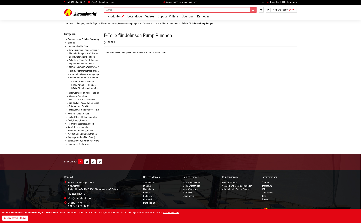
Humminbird (148, 189)
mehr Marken (149, 202)
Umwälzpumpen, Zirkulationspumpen (86, 50)
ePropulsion (148, 199)
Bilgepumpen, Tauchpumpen (82, 56)
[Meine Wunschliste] (261, 10)
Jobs (264, 196)
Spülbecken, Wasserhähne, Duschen (85, 103)
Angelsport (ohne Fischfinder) (81, 137)
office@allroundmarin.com (103, 2)
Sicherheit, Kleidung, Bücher (80, 130)
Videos (149, 16)
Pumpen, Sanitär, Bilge (87, 23)
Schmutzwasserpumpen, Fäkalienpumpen (88, 93)
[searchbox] (180, 10)
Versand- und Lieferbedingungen (237, 186)
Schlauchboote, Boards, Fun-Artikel (84, 140)
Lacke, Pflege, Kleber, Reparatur (82, 117)
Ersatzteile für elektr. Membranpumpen (160, 23)
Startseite (68, 23)
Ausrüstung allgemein (78, 127)
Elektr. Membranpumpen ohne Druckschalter (90, 71)
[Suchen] (253, 10)
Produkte (114, 16)
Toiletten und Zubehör (79, 106)
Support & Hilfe (168, 16)
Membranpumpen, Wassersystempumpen (120, 23)
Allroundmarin (149, 182)
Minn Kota (148, 186)
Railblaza (147, 196)
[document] (180, 216)
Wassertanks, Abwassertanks (82, 99)
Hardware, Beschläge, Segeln (81, 123)
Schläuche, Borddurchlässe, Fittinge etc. (87, 109)
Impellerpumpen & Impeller (81, 63)
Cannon (146, 192)
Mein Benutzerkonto (192, 182)
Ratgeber (203, 16)
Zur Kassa (187, 192)
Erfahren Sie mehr (171, 212)
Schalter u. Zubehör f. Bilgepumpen (85, 60)
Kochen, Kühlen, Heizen (78, 113)
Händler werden (289, 2)
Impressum (267, 186)
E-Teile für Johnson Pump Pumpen (87, 88)
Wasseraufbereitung (78, 96)
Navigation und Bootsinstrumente (83, 134)
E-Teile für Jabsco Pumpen (83, 85)
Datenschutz (267, 192)
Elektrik (71, 42)
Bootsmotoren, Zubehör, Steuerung (83, 39)
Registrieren (188, 196)
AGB (264, 189)
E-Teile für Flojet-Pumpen (82, 81)
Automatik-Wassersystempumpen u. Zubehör (90, 74)
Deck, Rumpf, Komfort (78, 120)
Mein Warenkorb (190, 189)
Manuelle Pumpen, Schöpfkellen (83, 53)
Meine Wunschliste (191, 186)
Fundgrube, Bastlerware (79, 144)
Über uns (188, 16)
